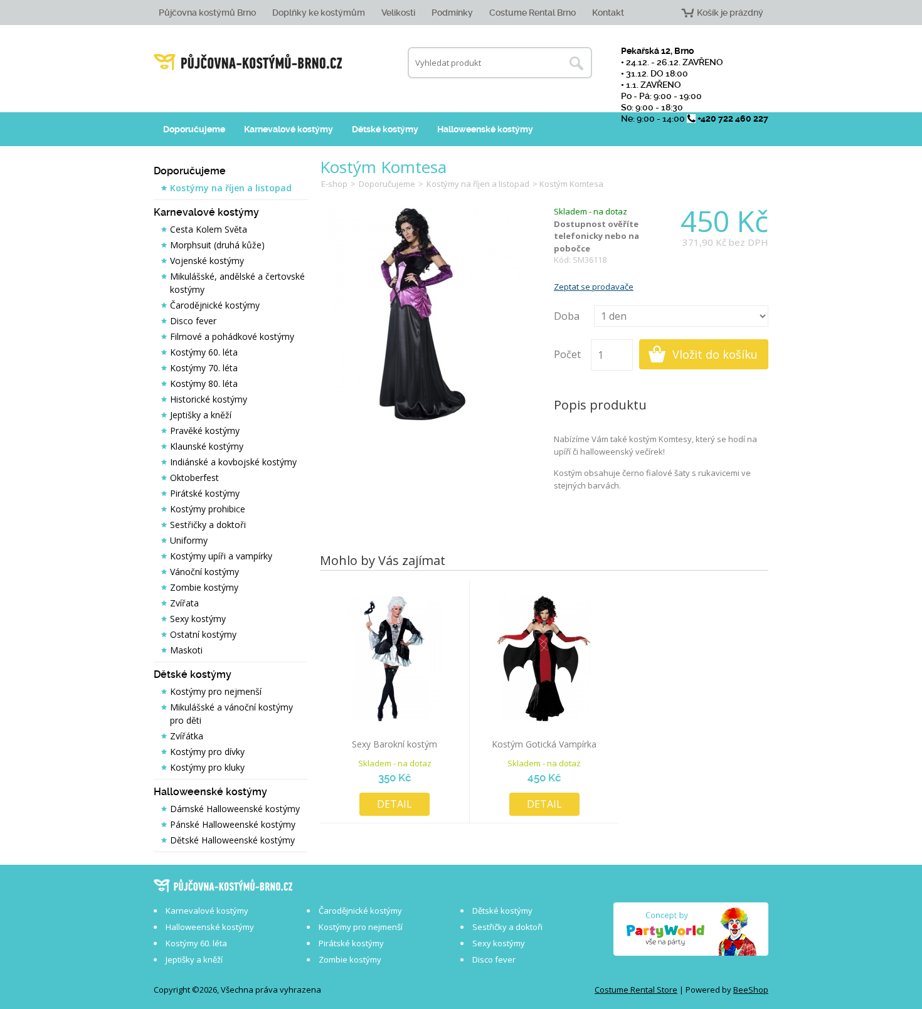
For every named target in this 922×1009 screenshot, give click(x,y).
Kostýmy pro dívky (207, 752)
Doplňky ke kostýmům (318, 13)
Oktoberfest (194, 477)
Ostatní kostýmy (203, 634)
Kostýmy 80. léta (204, 383)
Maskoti (186, 650)
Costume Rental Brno (532, 13)
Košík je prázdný (730, 13)
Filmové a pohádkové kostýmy (232, 336)
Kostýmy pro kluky (207, 767)
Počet (567, 354)
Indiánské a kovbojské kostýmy (233, 462)
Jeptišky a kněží (200, 415)
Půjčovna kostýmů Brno (207, 13)
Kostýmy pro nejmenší (216, 691)
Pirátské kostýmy (205, 493)
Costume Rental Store (636, 989)
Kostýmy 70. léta (204, 368)
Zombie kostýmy (204, 587)
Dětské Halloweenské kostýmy (232, 840)
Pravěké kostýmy (205, 430)
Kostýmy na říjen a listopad (231, 188)
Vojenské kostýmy (207, 261)
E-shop (334, 183)
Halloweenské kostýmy (485, 129)
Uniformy (189, 540)
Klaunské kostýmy (206, 446)
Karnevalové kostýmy (288, 129)
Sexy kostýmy (198, 619)
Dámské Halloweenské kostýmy (235, 809)
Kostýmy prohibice (207, 509)
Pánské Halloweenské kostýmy (232, 824)
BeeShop (750, 989)
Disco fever (193, 321)
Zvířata (184, 603)
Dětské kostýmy (385, 129)
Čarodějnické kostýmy (215, 305)
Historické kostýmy (208, 399)
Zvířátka (186, 736)
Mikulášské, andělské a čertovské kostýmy (237, 282)
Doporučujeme (194, 129)
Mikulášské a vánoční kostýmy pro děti (231, 713)
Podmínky (452, 13)
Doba (567, 316)
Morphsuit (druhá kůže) (217, 245)
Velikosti (398, 13)
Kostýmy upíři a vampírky (221, 556)
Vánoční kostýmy (204, 572)
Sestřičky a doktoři (208, 525)
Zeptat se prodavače (593, 286)
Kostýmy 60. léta (204, 352)
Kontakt (608, 13)
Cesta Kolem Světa (208, 229)
